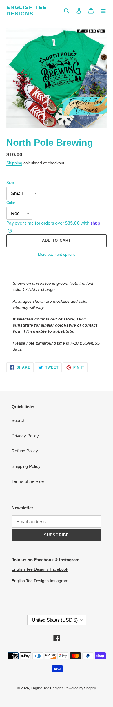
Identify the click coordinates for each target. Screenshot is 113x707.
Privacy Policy (25, 435)
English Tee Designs (26, 10)
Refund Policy (25, 450)
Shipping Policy (26, 466)
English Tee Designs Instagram (40, 580)
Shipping (14, 162)
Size (10, 183)
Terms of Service (28, 481)
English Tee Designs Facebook (40, 569)
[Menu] (103, 10)
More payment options (56, 254)
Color (10, 203)
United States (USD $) (55, 620)
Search (18, 420)
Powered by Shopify (80, 688)
